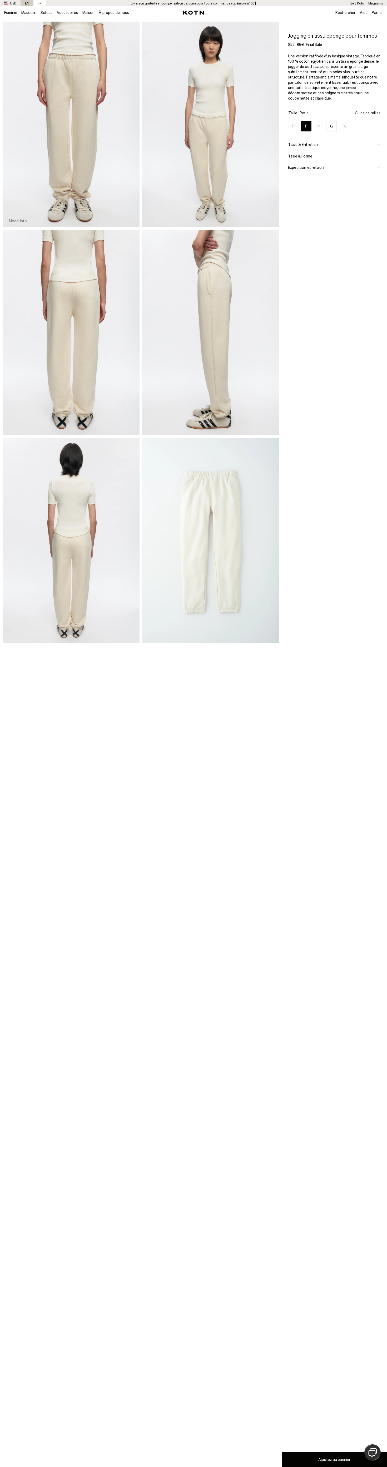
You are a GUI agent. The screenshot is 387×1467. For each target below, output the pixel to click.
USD (13, 3)
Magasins (375, 3)
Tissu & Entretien (303, 144)
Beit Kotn (357, 3)
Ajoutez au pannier (334, 1459)
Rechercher (345, 12)
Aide (364, 12)
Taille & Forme (300, 156)
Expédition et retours (306, 167)
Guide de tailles (367, 113)
